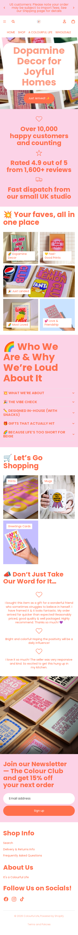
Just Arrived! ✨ (39, 98)
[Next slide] (73, 7)
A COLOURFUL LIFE (40, 32)
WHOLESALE (63, 32)
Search (8, 843)
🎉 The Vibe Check (20, 401)
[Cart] (73, 21)
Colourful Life (31, 916)
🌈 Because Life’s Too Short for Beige (34, 434)
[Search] (13, 21)
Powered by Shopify (52, 916)
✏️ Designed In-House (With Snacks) (30, 412)
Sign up (39, 811)
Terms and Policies (39, 924)
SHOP (21, 32)
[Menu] (4, 21)
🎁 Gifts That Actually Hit (29, 423)
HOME (11, 32)
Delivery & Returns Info (19, 849)
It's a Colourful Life (16, 877)
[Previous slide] (4, 7)
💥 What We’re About (23, 392)
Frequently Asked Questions (22, 855)
